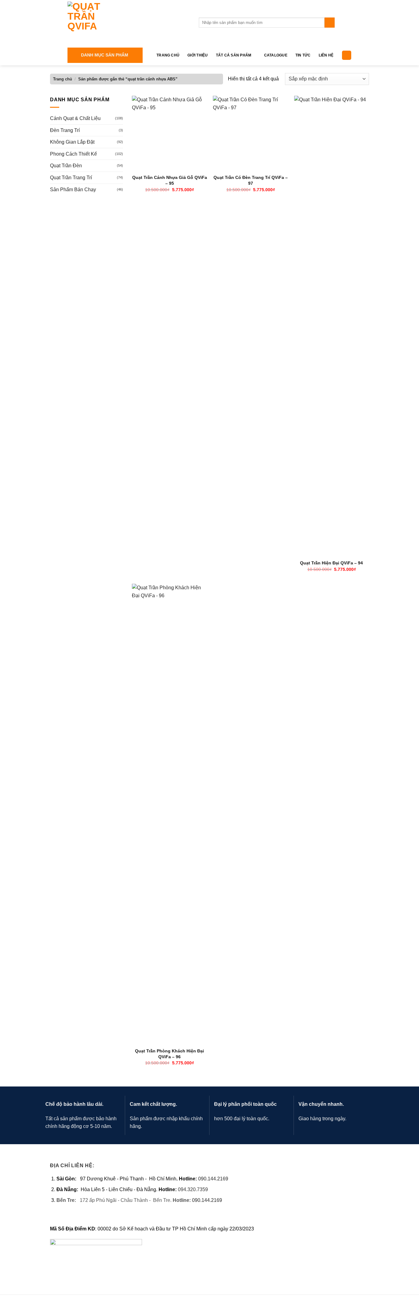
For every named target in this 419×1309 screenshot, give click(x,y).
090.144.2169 (213, 1178)
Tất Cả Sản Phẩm (234, 55)
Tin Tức (303, 55)
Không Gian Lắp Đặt (72, 142)
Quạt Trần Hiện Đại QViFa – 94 (331, 562)
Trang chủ (62, 79)
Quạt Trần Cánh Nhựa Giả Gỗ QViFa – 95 (169, 180)
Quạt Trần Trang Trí (71, 177)
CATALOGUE (275, 55)
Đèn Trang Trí (65, 130)
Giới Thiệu (197, 55)
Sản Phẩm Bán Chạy (73, 189)
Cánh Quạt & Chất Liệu (75, 118)
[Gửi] (330, 22)
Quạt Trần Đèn (66, 165)
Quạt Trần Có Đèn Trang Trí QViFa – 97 (250, 180)
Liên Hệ (326, 55)
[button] (105, 55)
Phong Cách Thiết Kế (73, 154)
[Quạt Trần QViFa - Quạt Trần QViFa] (128, 22)
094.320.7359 (193, 1189)
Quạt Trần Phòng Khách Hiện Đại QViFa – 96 (169, 1053)
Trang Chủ (167, 55)
